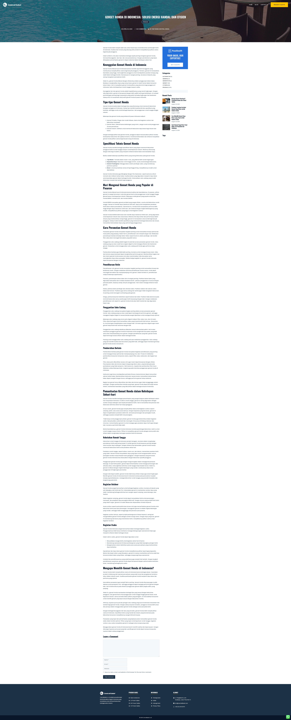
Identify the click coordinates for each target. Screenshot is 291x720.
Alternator (166, 76)
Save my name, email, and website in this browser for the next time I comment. (128, 672)
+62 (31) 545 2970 (180, 706)
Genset (165, 83)
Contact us (264, 4)
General (165, 78)
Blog (256, 4)
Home (250, 4)
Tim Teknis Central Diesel (161, 29)
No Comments (141, 29)
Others (165, 85)
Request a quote (279, 4)
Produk (145, 22)
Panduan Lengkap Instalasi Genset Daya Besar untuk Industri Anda (179, 109)
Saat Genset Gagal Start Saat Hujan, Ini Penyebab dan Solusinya (179, 126)
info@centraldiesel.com (181, 703)
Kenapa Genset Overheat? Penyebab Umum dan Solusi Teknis (179, 100)
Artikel (154, 700)
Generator (166, 80)
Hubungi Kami (156, 703)
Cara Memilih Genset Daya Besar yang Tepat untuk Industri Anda (178, 117)
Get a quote (175, 64)
